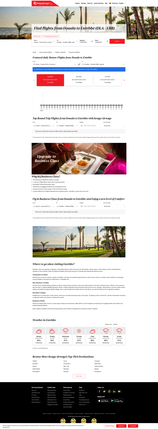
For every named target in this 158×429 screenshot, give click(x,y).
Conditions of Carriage (68, 392)
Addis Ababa (36, 369)
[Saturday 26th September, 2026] (111, 105)
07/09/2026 (83, 42)
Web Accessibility (67, 407)
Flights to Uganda (60, 52)
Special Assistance (52, 402)
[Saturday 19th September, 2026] (92, 105)
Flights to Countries (47, 413)
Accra (65, 361)
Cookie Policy (66, 399)
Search (117, 41)
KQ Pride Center (36, 397)
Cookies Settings (109, 426)
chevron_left (34, 80)
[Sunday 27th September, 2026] (113, 105)
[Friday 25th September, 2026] (108, 105)
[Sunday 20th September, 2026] (95, 105)
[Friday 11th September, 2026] (71, 105)
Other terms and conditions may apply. (111, 137)
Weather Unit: (108, 324)
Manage (83, 3)
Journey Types (106, 122)
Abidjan (35, 361)
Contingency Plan (67, 404)
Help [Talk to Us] (83, 392)
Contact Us (82, 390)
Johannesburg (98, 366)
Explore (77, 3)
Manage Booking (51, 390)
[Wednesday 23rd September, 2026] (103, 105)
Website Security (67, 395)
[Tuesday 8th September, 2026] (63, 105)
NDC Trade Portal (51, 397)
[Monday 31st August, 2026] (41, 105)
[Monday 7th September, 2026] (60, 105)
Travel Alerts (82, 397)
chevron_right (124, 80)
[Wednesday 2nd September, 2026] (47, 105)
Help (106, 3)
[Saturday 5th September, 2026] (55, 105)
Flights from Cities (89, 413)
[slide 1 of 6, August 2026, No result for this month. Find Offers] (50, 80)
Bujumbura (97, 363)
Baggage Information (52, 404)
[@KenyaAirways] (104, 391)
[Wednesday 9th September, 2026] (65, 105)
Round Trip (37, 36)
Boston (35, 366)
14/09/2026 (98, 42)
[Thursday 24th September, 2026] (106, 105)
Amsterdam (67, 363)
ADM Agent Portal (51, 399)
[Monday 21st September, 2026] (97, 105)
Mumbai (66, 371)
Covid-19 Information (84, 402)
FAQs (80, 395)
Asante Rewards (98, 3)
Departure (82, 40)
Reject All (121, 426)
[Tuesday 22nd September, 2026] (100, 105)
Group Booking (51, 392)
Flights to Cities (56, 413)
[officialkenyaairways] (109, 391)
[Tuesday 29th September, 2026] (119, 105)
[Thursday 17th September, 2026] (87, 105)
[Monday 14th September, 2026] (79, 105)
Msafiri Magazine (36, 402)
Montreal (35, 363)
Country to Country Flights (67, 413)
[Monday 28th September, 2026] (116, 105)
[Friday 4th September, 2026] (52, 105)
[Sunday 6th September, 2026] (57, 105)
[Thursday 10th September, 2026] (68, 105)
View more (79, 376)
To (57, 40)
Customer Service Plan (68, 402)
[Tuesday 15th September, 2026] (81, 105)
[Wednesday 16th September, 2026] (84, 105)
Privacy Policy (66, 390)
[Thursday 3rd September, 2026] (49, 105)
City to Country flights (110, 413)
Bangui (96, 369)
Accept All (133, 426)
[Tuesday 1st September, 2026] (44, 105)
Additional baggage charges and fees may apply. (92, 137)
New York (66, 366)
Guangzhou (97, 371)
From (35, 40)
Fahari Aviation (35, 399)
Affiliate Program (51, 395)
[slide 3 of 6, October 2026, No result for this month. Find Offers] (107, 80)
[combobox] (43, 42)
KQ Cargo (34, 395)
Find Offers (50, 82)
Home (34, 52)
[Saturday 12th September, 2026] (73, 105)
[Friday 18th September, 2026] (89, 105)
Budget (81, 122)
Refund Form (82, 404)
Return (96, 40)
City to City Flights (79, 413)
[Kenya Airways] (99, 391)
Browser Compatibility (68, 397)
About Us (90, 3)
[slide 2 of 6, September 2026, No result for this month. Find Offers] (79, 80)
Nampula (66, 369)
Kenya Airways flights (45, 52)
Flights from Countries (99, 413)
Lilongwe (97, 361)
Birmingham (36, 371)
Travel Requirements (84, 399)
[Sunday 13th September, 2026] (76, 105)
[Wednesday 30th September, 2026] (122, 105)
